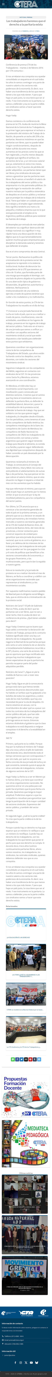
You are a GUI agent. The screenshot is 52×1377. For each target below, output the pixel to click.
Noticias (23, 17)
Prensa (29, 17)
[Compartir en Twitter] (22, 1059)
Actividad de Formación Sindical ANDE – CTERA (25, 1207)
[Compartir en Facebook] (17, 1059)
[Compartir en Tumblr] (35, 1059)
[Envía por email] (26, 1059)
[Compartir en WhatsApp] (13, 1059)
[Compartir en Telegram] (39, 1059)
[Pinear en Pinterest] (30, 1059)
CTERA (37, 31)
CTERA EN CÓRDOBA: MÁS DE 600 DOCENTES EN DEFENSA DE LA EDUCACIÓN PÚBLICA (25, 1287)
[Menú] (3, 4)
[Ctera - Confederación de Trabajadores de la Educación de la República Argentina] (26, 4)
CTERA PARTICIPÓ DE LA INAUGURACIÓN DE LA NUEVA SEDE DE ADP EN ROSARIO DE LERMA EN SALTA (24, 1247)
